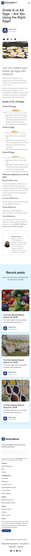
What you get (5, 481)
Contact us (4, 512)
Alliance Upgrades (6, 493)
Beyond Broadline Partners (8, 503)
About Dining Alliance (7, 466)
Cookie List (20, 546)
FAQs (3, 469)
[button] (29, 3)
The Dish (4, 472)
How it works (5, 478)
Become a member (6, 509)
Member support (6, 515)
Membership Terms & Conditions (10, 543)
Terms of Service (24, 543)
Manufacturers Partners (8, 500)
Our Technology (6, 490)
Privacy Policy (19, 458)
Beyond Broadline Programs (9, 487)
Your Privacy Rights (6, 530)
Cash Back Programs (7, 484)
